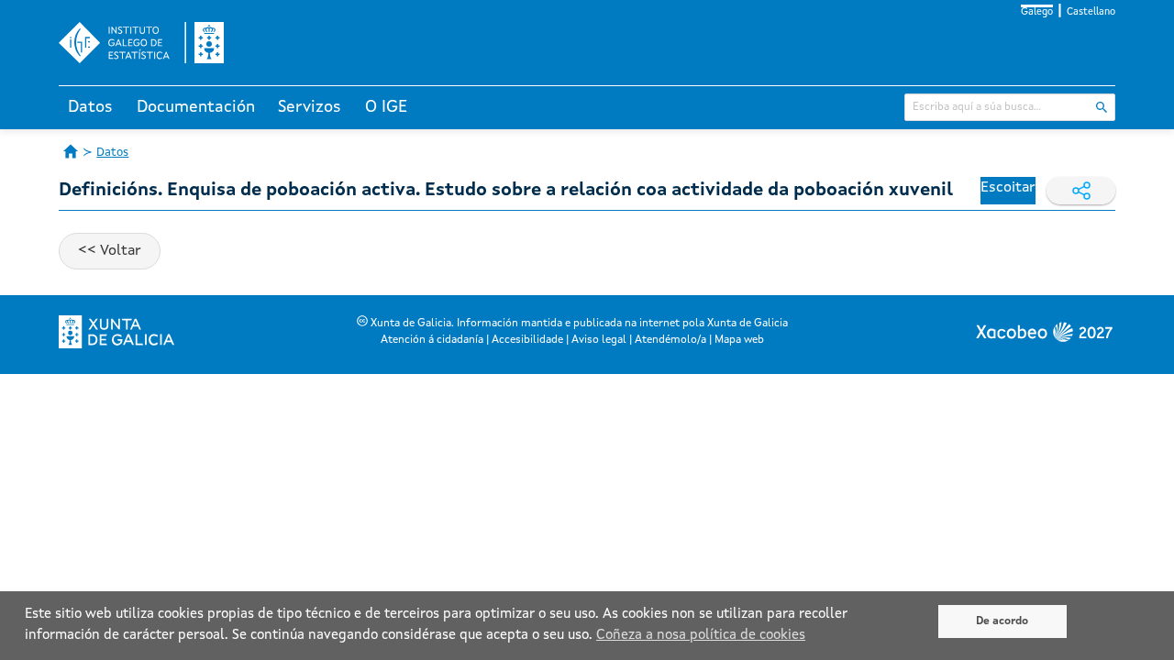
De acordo (1002, 621)
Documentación (196, 107)
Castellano (1091, 12)
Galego (1037, 12)
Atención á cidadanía (432, 340)
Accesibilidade (527, 340)
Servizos (309, 107)
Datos (90, 107)
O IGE (386, 107)
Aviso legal (598, 340)
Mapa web (739, 340)
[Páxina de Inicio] (71, 151)
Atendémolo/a (670, 340)
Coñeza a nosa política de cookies (700, 636)
